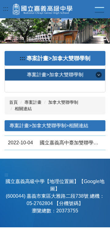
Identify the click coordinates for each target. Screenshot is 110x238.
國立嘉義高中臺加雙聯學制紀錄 (71, 142)
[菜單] (99, 10)
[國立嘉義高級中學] (42, 9)
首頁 (13, 102)
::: (6, 8)
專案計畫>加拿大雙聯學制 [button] (55, 74)
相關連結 (23, 108)
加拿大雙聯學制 (63, 102)
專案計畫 (33, 102)
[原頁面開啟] (55, 31)
